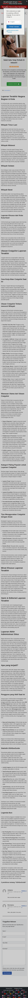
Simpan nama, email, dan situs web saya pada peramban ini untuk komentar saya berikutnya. (13, 969)
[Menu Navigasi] (25, 13)
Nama (4, 931)
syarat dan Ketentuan (8, 990)
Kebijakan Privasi (18, 988)
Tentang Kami (9, 988)
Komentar (5, 948)
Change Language (14, 26)
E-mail (4, 936)
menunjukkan (7, 90)
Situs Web (5, 942)
